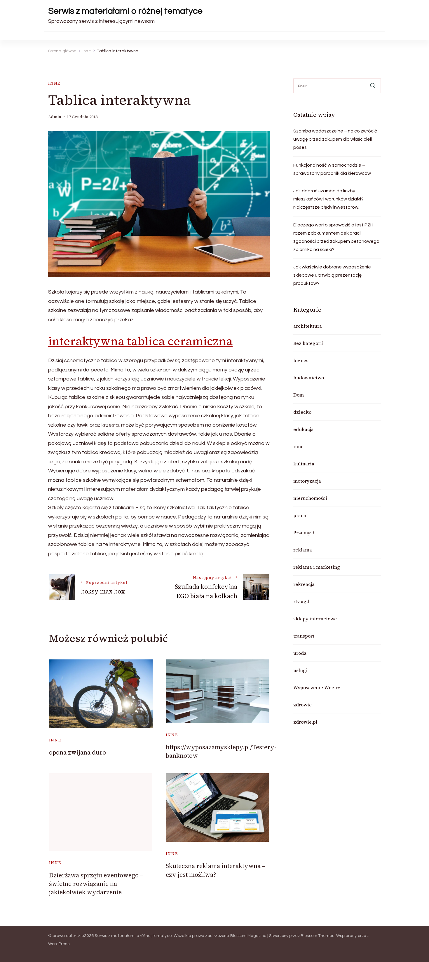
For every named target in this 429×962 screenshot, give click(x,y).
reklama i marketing (316, 567)
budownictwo (308, 377)
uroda (299, 653)
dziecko (302, 412)
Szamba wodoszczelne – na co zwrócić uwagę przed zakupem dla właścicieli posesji (335, 139)
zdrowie (302, 704)
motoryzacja (307, 481)
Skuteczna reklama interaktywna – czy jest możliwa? (215, 870)
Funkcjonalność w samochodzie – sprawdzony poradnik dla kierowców (332, 169)
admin (54, 117)
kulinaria (303, 463)
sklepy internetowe (315, 618)
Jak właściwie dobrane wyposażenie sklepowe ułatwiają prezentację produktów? (332, 275)
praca (299, 515)
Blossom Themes (317, 936)
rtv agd (301, 601)
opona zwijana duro (77, 752)
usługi (300, 670)
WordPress (58, 944)
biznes (300, 360)
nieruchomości (310, 498)
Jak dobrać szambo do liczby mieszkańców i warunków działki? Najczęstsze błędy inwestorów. (328, 198)
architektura (307, 326)
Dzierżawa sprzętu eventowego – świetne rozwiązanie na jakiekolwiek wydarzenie (96, 884)
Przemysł (303, 532)
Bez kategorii (308, 343)
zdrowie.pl (305, 722)
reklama (302, 550)
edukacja (303, 429)
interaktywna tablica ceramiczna (140, 341)
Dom (298, 395)
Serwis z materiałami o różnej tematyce (125, 10)
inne (54, 83)
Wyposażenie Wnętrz (317, 687)
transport (303, 636)
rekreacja (304, 584)
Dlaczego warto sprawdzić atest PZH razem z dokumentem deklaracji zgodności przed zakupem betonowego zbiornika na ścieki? (336, 237)
